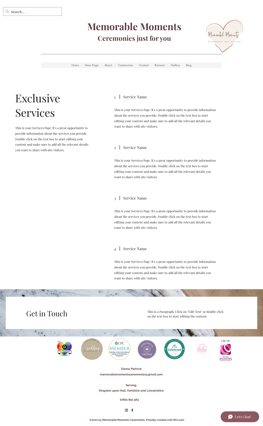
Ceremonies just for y (130, 38)
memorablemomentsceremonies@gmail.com (131, 374)
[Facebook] (132, 410)
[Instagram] (126, 410)
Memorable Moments (134, 26)
